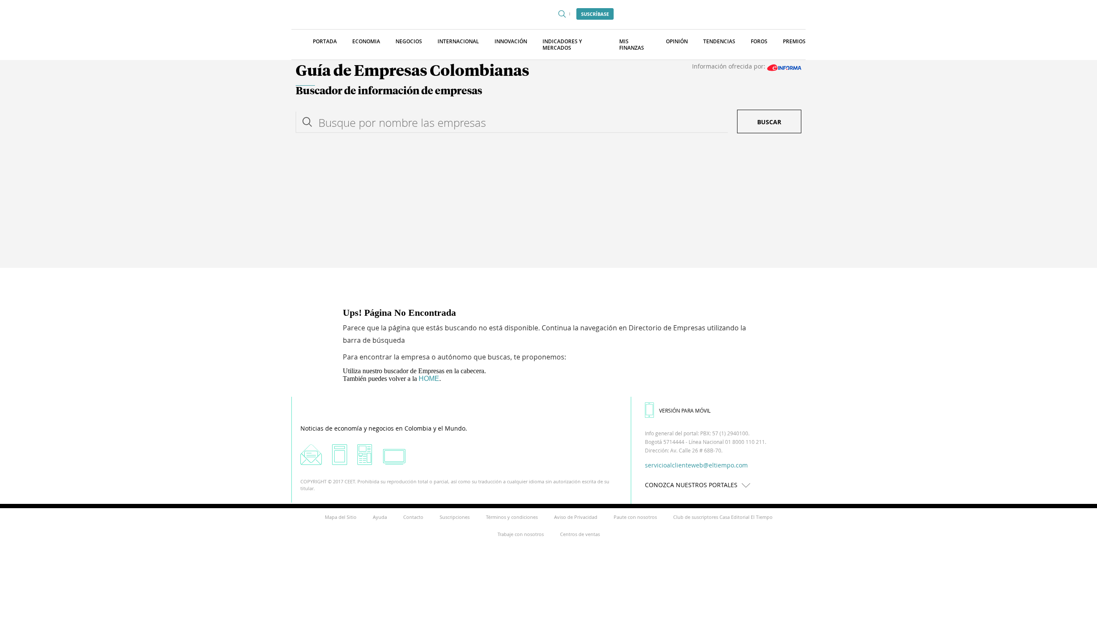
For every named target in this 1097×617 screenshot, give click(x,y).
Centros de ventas (580, 534)
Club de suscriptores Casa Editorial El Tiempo (723, 517)
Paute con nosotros (635, 517)
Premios (794, 41)
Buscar (769, 122)
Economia (366, 41)
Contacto (413, 517)
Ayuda (380, 517)
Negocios (409, 41)
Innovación (511, 41)
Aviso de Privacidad (575, 517)
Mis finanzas (631, 44)
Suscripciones (455, 517)
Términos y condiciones (512, 517)
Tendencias (719, 41)
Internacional (458, 41)
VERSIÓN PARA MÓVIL (684, 410)
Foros (759, 41)
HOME (429, 378)
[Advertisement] (548, 204)
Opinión (677, 41)
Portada (325, 41)
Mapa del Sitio (341, 517)
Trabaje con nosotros (521, 534)
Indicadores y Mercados (562, 44)
